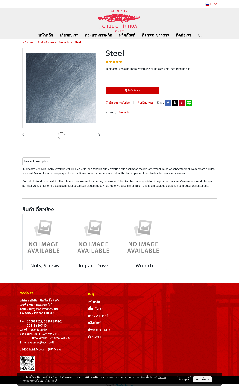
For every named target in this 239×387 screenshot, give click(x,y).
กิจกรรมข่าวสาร (155, 35)
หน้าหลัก (45, 35)
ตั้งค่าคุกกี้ (184, 379)
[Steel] (61, 88)
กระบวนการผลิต (98, 35)
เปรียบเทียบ (146, 102)
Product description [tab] (36, 161)
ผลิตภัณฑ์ (127, 35)
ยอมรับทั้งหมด (202, 379)
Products (124, 112)
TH (211, 4)
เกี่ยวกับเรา (69, 35)
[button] (200, 35)
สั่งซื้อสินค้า (133, 90)
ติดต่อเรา (183, 35)
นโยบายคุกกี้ (51, 380)
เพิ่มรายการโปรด (119, 102)
